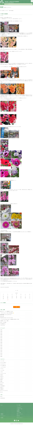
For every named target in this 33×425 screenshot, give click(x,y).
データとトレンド (3, 415)
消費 (1, 381)
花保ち (1, 387)
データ (1, 368)
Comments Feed (2, 398)
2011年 (1, 353)
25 (7, 298)
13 (16, 296)
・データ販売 (17, 409)
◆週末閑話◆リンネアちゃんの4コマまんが (5, 314)
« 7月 (7, 299)
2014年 (1, 348)
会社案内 (2, 417)
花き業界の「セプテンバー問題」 (4, 320)
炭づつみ (1, 382)
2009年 (1, 356)
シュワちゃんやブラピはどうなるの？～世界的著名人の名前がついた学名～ (9, 319)
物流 (1, 384)
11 (7, 296)
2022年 (1, 336)
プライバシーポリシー (20, 417)
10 (3, 296)
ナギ (1, 371)
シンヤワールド (2, 367)
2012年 (1, 351)
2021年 (1, 337)
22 (25, 297)
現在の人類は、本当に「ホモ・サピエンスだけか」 (6, 317)
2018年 (1, 342)
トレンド (1, 370)
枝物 (1, 379)
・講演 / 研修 (17, 410)
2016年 (1, 345)
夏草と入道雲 (2, 316)
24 (3, 298)
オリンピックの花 (2, 362)
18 (7, 297)
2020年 (1, 339)
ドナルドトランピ (2, 325)
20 (16, 297)
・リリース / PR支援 (18, 412)
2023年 (1, 334)
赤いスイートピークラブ (3, 390)
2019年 (1, 340)
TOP (1, 10)
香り (1, 392)
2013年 (1, 350)
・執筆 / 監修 (17, 411)
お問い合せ (18, 415)
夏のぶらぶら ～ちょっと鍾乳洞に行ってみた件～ (6, 311)
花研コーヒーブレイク (5, 10)
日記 (8, 287)
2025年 (1, 331)
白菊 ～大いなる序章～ (3, 322)
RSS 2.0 (1, 396)
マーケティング (2, 373)
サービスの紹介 (2, 365)
